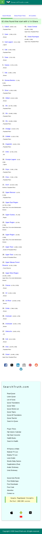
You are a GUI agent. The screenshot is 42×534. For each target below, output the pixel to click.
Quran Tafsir (11, 406)
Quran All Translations (14, 415)
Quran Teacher (12, 418)
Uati (6, 49)
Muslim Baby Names (14, 461)
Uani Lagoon (9, 42)
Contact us (10, 493)
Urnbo (7, 308)
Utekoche (8, 331)
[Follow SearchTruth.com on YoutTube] (21, 516)
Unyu (7, 177)
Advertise (10, 490)
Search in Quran (12, 421)
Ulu (6, 121)
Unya (7, 169)
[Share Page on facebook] (6, 365)
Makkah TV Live (12, 452)
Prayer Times (11, 429)
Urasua (7, 285)
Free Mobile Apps (13, 481)
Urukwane (8, 324)
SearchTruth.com (19, 2)
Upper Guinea (10, 215)
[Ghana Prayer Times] (39, 15)
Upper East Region (11, 202)
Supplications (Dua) (13, 464)
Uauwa (7, 65)
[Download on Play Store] (21, 512)
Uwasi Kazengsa (33, 36)
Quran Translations (13, 403)
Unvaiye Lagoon (10, 159)
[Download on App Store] (12, 512)
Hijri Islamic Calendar (14, 432)
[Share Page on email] (24, 365)
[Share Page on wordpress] (21, 369)
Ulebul (7, 98)
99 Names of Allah (13, 449)
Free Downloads (12, 484)
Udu (6, 72)
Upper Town (9, 247)
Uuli (6, 339)
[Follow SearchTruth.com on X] (30, 512)
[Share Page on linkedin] (18, 365)
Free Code (10, 487)
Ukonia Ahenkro (10, 80)
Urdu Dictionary (12, 470)
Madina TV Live (12, 455)
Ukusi (6, 90)
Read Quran (11, 393)
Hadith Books (11, 438)
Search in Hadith (12, 441)
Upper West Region (11, 273)
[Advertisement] (21, 9)
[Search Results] (38, 15)
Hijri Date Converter (13, 435)
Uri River (8, 300)
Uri (6, 293)
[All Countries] (40, 15)
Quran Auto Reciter (13, 478)
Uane (6, 34)
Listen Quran (11, 396)
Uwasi (7, 354)
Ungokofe (8, 144)
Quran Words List (13, 409)
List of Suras (11, 400)
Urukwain (8, 316)
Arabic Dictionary (12, 467)
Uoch (7, 185)
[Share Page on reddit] (36, 365)
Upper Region (10, 222)
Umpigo (8, 129)
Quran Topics (11, 412)
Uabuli (7, 26)
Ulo (6, 106)
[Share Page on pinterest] (30, 365)
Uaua (6, 57)
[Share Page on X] (12, 365)
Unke (7, 152)
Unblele (7, 136)
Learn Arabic (11, 458)
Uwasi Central (32, 26)
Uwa (6, 347)
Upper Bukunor (10, 192)
